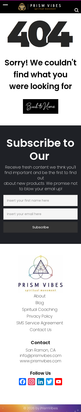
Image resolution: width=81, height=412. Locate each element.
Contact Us (41, 329)
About (39, 296)
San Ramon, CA (41, 350)
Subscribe (40, 227)
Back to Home (40, 106)
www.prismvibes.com (40, 361)
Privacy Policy (39, 316)
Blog (40, 302)
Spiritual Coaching (39, 309)
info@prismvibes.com (40, 355)
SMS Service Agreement (39, 323)
